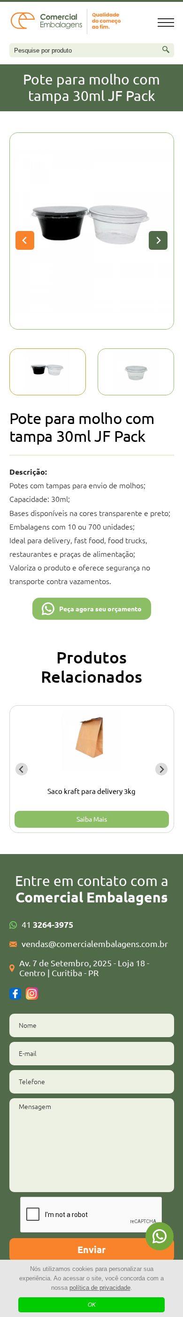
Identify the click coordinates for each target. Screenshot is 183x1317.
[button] (47, 371)
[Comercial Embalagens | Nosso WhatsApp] (159, 1236)
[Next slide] (158, 240)
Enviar (91, 1249)
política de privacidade (99, 1287)
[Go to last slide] (24, 240)
